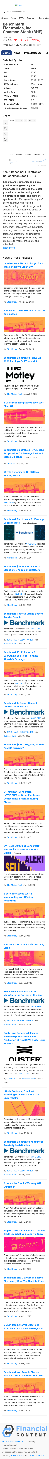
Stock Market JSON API (13, 1441)
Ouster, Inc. (12, 1078)
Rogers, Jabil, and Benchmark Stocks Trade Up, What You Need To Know (24, 1232)
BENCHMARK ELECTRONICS (20, 640)
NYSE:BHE (9, 502)
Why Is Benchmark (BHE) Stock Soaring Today (21, 474)
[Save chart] (5, 139)
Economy (31, 18)
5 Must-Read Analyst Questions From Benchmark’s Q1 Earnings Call (23, 1326)
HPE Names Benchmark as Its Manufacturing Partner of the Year (23, 993)
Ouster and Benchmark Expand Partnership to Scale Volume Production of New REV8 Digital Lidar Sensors (24, 1038)
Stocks (4, 18)
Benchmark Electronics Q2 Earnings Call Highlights (24, 521)
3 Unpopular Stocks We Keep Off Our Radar (22, 1185)
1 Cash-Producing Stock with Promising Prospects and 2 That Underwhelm (22, 1095)
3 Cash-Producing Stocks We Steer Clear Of (24, 404)
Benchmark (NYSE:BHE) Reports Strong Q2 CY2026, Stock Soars (22, 568)
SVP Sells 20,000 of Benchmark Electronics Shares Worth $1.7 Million (21, 849)
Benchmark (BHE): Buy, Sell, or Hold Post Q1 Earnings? (24, 746)
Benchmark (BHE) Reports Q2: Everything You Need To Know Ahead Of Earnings (21, 656)
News (13, 18)
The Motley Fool (14, 394)
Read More (9, 247)
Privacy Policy (17, 1455)
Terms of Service (36, 1455)
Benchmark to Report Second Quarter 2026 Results (20, 705)
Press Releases (33, 52)
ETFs (21, 18)
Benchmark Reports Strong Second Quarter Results (24, 615)
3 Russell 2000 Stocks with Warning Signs (24, 946)
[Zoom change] (5, 128)
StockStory (12, 302)
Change (29, 37)
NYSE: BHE (35, 629)
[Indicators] (5, 122)
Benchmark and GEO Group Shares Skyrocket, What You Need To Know (24, 1279)
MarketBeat (12, 558)
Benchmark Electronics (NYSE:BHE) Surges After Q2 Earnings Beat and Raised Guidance (24, 453)
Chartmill (11, 463)
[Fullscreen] (5, 134)
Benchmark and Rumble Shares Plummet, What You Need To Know (23, 1374)
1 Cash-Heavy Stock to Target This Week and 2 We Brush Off (23, 265)
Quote (6, 52)
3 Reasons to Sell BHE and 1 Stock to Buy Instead (24, 312)
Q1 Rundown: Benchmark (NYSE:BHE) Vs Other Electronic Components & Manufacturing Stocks (22, 797)
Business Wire (10, 643)
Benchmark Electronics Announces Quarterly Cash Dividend (23, 1143)
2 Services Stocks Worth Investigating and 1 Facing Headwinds (18, 897)
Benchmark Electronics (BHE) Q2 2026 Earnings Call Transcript (22, 361)
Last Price (7, 37)
